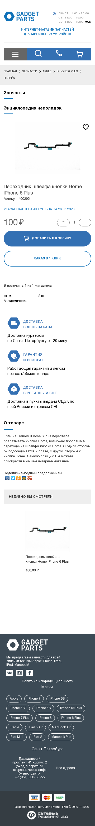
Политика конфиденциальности (47, 681)
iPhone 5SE (18, 708)
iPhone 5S (43, 708)
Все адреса (65, 768)
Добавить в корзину (51, 238)
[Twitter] (13, 477)
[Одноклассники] (18, 477)
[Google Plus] (29, 477)
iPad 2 (37, 736)
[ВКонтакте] (7, 477)
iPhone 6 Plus (70, 717)
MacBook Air (61, 727)
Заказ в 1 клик (47, 258)
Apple (14, 698)
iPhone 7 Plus (19, 717)
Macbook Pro (60, 736)
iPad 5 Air (35, 727)
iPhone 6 (45, 717)
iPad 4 (14, 727)
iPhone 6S (57, 698)
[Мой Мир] (24, 477)
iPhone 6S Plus (71, 708)
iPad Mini (16, 736)
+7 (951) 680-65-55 (30, 777)
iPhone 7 (34, 698)
